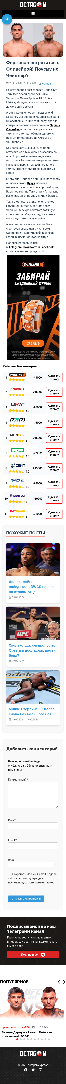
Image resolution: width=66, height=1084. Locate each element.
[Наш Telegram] (7, 19)
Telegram (15, 247)
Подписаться (30, 954)
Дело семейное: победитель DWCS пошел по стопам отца (31, 586)
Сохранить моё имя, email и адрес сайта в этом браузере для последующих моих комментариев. (32, 878)
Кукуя (31, 183)
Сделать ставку (54, 377)
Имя (12, 820)
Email (12, 840)
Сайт (11, 860)
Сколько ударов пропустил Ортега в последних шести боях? (32, 650)
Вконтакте (30, 247)
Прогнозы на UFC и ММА (16, 1027)
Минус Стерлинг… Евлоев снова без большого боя (32, 711)
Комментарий (18, 779)
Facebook (47, 247)
